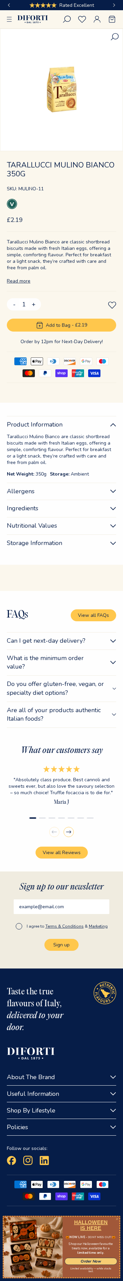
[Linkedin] (44, 1160)
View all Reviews (62, 852)
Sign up (61, 945)
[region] (61, 5)
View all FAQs (93, 615)
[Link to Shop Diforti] (32, 19)
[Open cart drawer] (112, 19)
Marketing (98, 926)
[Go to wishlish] (82, 19)
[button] (9, 5)
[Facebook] (11, 1160)
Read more (18, 281)
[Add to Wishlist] (112, 305)
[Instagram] (28, 1160)
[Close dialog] (117, 1219)
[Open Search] (67, 19)
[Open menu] (9, 19)
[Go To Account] (97, 19)
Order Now (91, 1261)
